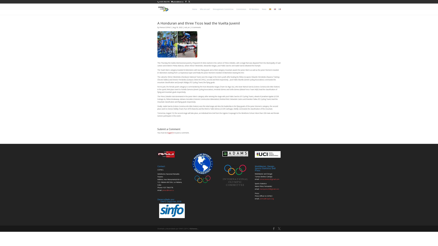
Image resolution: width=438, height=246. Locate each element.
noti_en (187, 27)
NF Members (254, 9)
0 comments (196, 27)
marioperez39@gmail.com (269, 189)
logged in (170, 133)
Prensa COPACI (165, 27)
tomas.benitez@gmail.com (269, 179)
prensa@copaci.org (267, 199)
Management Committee (223, 9)
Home (194, 9)
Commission (241, 9)
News (264, 9)
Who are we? (205, 9)
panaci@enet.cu (168, 190)
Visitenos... (194, 229)
